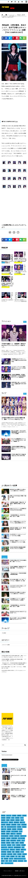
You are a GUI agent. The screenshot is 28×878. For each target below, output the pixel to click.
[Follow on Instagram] (14, 232)
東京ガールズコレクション (19, 858)
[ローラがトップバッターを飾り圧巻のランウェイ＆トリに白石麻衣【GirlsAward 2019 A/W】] (18, 269)
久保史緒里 (24, 824)
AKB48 (17, 842)
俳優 (13, 851)
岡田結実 (3, 831)
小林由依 (3, 817)
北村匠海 (17, 817)
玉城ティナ (10, 847)
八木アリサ (9, 815)
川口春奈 (8, 831)
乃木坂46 (15, 860)
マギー (22, 817)
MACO (22, 820)
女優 (7, 860)
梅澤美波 (18, 845)
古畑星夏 (3, 833)
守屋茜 (13, 842)
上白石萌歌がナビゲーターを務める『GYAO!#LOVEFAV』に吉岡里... (17, 599)
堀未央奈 (8, 842)
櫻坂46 (8, 833)
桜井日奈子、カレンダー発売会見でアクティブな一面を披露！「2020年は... (18, 770)
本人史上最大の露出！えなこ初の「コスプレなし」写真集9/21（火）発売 (18, 580)
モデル (13, 845)
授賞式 (14, 854)
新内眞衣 (12, 820)
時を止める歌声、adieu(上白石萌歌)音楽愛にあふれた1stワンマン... (18, 619)
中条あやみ (12, 849)
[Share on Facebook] (8, 1)
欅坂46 (2, 860)
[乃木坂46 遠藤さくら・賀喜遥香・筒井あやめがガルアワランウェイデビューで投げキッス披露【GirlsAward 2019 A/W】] (18, 256)
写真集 (23, 856)
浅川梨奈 (19, 826)
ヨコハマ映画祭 (15, 831)
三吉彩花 (18, 849)
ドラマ (22, 851)
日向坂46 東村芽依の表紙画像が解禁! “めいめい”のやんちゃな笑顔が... (18, 548)
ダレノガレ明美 (21, 838)
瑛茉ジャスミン (4, 822)
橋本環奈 (14, 829)
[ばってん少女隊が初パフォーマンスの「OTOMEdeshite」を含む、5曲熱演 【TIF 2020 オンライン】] (6, 441)
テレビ (23, 840)
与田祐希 (8, 838)
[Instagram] (15, 1)
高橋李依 (3, 815)
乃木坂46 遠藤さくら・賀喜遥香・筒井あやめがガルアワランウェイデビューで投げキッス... (14, 345)
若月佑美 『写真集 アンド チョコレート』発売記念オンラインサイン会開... (18, 541)
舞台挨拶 (6, 858)
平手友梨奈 (20, 829)
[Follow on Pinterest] (18, 232)
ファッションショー (18, 262)
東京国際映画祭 (17, 847)
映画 (19, 856)
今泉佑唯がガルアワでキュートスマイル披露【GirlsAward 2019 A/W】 (18, 360)
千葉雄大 (24, 826)
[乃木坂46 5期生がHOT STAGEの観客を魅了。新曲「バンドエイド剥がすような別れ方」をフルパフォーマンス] (14, 406)
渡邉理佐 (9, 851)
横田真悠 (8, 824)
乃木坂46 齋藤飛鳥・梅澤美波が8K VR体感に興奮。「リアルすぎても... (18, 567)
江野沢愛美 (14, 824)
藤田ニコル (22, 822)
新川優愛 (23, 845)
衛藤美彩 (9, 829)
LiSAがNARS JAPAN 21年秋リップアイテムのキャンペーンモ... (18, 586)
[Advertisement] (14, 109)
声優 (2, 826)
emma (13, 817)
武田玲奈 (8, 817)
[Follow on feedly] (22, 1)
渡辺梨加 (17, 820)
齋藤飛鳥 (17, 851)
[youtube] (18, 1)
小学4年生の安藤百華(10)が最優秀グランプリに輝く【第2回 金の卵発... (18, 783)
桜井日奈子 (19, 833)
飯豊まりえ (23, 849)
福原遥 (8, 820)
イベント (3, 856)
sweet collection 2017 (11, 826)
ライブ (3, 262)
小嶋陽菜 (3, 820)
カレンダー (3, 845)
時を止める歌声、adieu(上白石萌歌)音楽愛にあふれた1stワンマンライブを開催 (18, 432)
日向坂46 (24, 854)
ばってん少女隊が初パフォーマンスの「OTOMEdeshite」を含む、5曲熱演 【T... (18, 440)
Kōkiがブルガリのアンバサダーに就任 (18, 776)
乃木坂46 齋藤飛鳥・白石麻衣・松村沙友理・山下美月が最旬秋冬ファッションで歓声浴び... (18, 376)
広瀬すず (11, 822)
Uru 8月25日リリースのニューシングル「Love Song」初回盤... (18, 535)
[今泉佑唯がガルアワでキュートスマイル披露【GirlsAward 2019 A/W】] (6, 271)
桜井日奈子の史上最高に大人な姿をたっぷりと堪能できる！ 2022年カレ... (18, 490)
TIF (16, 856)
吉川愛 (8, 840)
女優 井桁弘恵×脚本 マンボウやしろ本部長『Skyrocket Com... (18, 789)
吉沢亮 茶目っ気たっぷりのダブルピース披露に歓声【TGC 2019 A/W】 (18, 384)
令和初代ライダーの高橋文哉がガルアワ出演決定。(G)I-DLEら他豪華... (18, 796)
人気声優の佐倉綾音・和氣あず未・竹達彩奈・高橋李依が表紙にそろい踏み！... (18, 503)
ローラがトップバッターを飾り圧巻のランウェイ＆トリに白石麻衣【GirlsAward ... (18, 368)
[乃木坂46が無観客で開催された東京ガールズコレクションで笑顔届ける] (6, 259)
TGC (25, 860)
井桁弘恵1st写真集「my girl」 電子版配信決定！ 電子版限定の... (18, 528)
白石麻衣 (12, 856)
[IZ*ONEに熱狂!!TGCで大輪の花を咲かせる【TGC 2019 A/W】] (6, 457)
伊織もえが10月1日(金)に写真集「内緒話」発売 (18, 496)
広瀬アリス (3, 829)
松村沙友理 (10, 854)
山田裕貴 (3, 840)
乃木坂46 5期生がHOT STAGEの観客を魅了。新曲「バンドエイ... (18, 561)
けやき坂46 (3, 854)
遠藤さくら (13, 833)
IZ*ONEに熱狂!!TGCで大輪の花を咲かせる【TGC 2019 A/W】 (18, 455)
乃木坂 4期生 (14, 838)
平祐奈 (8, 856)
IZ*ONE (18, 840)
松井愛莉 (14, 815)
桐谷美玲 (3, 838)
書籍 (2, 863)
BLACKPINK (13, 840)
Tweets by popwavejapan (7, 754)
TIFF (23, 847)
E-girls (19, 824)
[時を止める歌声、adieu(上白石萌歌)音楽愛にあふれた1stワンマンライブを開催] (6, 433)
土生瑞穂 (19, 854)
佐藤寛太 (19, 815)
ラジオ (20, 831)
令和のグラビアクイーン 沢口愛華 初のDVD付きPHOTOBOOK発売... (18, 509)
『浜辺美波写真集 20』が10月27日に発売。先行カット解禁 (18, 516)
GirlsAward (20, 860)
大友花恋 (3, 824)
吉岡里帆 (21, 842)
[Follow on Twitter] (11, 1)
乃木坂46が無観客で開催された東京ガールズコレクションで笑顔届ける (18, 448)
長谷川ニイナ (4, 847)
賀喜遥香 (9, 845)
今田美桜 (3, 842)
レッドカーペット (5, 849)
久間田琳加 (3, 851)
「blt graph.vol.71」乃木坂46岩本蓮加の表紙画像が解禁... (18, 574)
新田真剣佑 (16, 822)
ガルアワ (11, 858)
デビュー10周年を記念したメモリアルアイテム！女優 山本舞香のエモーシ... (18, 522)
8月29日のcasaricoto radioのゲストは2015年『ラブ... (18, 612)
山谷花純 (24, 815)
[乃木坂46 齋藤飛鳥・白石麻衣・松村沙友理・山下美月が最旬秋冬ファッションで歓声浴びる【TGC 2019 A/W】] (6, 281)
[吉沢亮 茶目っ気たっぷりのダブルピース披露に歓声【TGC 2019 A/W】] (6, 385)
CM (2, 858)
